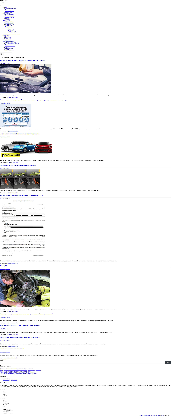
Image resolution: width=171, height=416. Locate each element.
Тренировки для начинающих (12, 43)
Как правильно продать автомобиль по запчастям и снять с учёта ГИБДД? (22, 195)
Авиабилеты (8, 40)
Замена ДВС (3, 265)
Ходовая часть (8, 12)
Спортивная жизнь (8, 41)
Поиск (1, 360)
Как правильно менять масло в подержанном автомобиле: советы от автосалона (23, 60)
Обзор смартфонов (9, 24)
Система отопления (12, 32)
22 (3, 359)
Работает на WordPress (144, 415)
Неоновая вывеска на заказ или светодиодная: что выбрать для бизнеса (16, 368)
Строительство (8, 27)
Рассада (7, 18)
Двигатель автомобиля (10, 8)
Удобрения (7, 19)
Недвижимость (7, 25)
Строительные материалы (14, 34)
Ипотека (7, 26)
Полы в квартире (12, 31)
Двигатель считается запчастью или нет (11, 348)
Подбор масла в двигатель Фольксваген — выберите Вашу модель (19, 133)
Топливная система (9, 11)
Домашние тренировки (10, 42)
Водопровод (11, 29)
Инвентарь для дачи (9, 17)
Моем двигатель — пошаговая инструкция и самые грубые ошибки (20, 325)
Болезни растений (9, 14)
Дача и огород (7, 13)
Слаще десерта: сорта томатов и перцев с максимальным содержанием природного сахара (20, 370)
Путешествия (7, 38)
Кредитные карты (9, 48)
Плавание (7, 44)
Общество (6, 35)
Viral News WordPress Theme (156, 415)
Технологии (6, 20)
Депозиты (7, 49)
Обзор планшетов (9, 23)
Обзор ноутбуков (9, 21)
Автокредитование (9, 50)
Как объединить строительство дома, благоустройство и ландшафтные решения (18, 373)
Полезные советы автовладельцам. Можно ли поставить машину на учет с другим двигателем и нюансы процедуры (34, 100)
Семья (6, 36)
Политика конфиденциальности (10, 380)
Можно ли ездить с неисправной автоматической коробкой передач (15, 371)
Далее (5, 359)
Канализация (11, 30)
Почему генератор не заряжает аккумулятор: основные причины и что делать (17, 372)
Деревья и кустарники (10, 15)
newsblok (2, 2)
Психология (8, 37)
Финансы (5, 47)
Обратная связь (6, 378)
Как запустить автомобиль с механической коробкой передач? (18, 165)
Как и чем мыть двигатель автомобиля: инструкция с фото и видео (19, 337)
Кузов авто (7, 9)
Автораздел (6, 7)
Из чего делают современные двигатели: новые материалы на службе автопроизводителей (26, 314)
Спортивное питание (10, 46)
